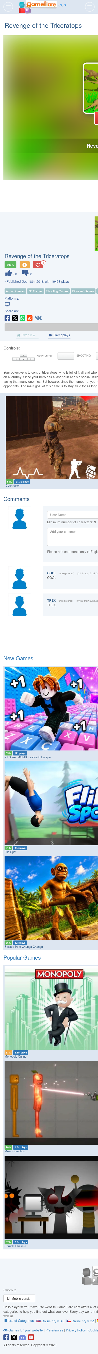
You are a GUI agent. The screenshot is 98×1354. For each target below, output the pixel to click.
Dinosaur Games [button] (83, 291)
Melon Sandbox (15, 1151)
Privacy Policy (76, 1330)
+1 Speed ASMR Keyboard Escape (28, 757)
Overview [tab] (28, 335)
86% (10, 264)
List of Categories (21, 1320)
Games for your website (26, 1330)
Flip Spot (10, 852)
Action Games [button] (15, 291)
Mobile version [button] (21, 1298)
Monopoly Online (15, 1056)
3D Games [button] (35, 291)
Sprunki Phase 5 (15, 1246)
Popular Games (22, 957)
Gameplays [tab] (61, 335)
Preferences (55, 1330)
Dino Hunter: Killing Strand (23, 485)
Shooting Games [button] (57, 291)
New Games (18, 658)
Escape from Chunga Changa (24, 946)
